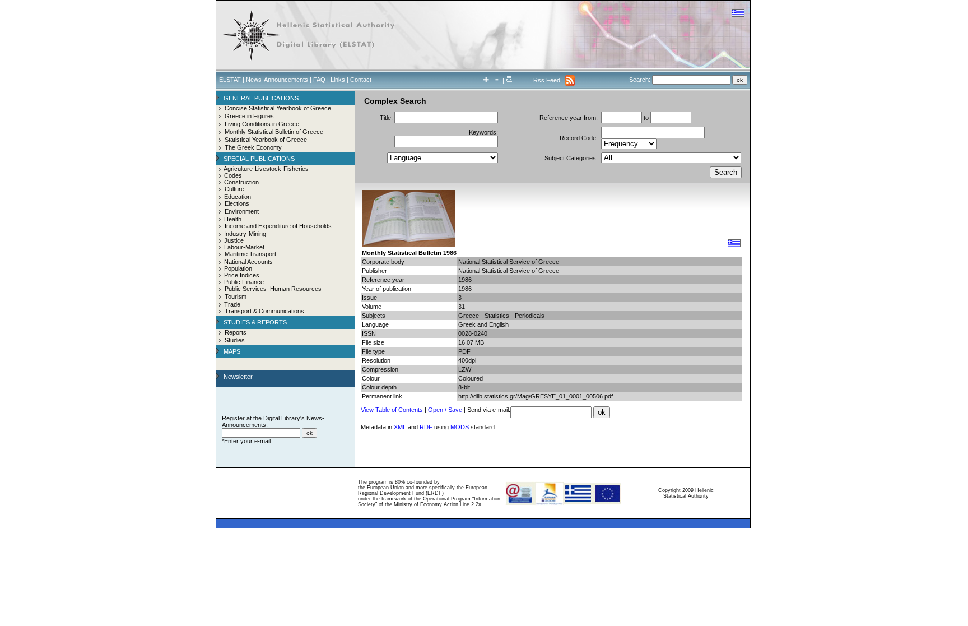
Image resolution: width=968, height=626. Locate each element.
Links (338, 79)
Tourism (235, 296)
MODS (459, 427)
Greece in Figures (249, 116)
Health (232, 219)
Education (237, 196)
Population (238, 268)
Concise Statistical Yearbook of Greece (278, 108)
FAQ (319, 79)
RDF (426, 427)
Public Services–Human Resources (273, 288)
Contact (360, 79)
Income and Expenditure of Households (278, 225)
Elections (237, 203)
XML (400, 427)
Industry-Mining (245, 233)
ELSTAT (230, 79)
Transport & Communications (264, 311)
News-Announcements (277, 79)
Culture (234, 189)
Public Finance (244, 282)
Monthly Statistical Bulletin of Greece (274, 131)
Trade (232, 304)
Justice (234, 240)
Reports (235, 332)
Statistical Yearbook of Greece (266, 139)
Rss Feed (546, 80)
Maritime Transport (250, 254)
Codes (233, 175)
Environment (242, 211)
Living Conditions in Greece (262, 123)
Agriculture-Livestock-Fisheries (266, 168)
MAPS (232, 351)
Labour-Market (244, 247)
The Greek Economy (253, 147)
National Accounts (248, 261)
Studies (235, 340)
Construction (241, 182)
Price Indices (241, 275)
